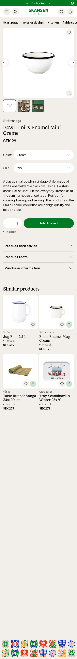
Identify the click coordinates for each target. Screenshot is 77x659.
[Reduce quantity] (8, 223)
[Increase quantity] (17, 223)
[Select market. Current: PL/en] (72, 3)
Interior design (33, 22)
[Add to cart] (69, 324)
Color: (7, 155)
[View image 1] (23, 106)
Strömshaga (12, 121)
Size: (6, 168)
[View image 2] (38, 106)
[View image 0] (9, 106)
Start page (11, 22)
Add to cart (49, 223)
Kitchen (53, 22)
